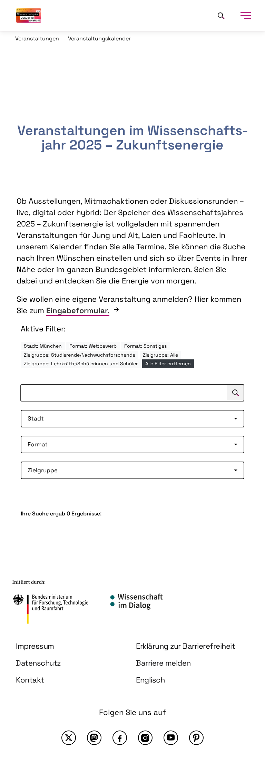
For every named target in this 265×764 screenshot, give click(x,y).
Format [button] (38, 444)
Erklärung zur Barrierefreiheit (185, 646)
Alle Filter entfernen (168, 363)
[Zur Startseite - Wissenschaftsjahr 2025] (28, 15)
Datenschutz (38, 663)
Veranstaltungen (37, 38)
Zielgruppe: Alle (160, 355)
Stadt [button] (36, 418)
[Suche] (221, 15)
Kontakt (30, 680)
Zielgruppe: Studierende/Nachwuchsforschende (79, 355)
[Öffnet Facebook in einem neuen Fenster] (119, 738)
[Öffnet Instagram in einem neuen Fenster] (145, 738)
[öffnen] (246, 15)
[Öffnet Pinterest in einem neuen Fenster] (196, 738)
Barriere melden (163, 663)
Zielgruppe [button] (43, 470)
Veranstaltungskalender (99, 38)
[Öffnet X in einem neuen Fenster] (68, 738)
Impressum (35, 646)
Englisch (150, 680)
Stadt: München (43, 346)
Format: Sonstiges (145, 346)
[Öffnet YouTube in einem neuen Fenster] (171, 738)
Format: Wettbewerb (93, 346)
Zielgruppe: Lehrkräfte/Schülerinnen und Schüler (81, 363)
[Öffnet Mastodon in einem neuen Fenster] (94, 738)
